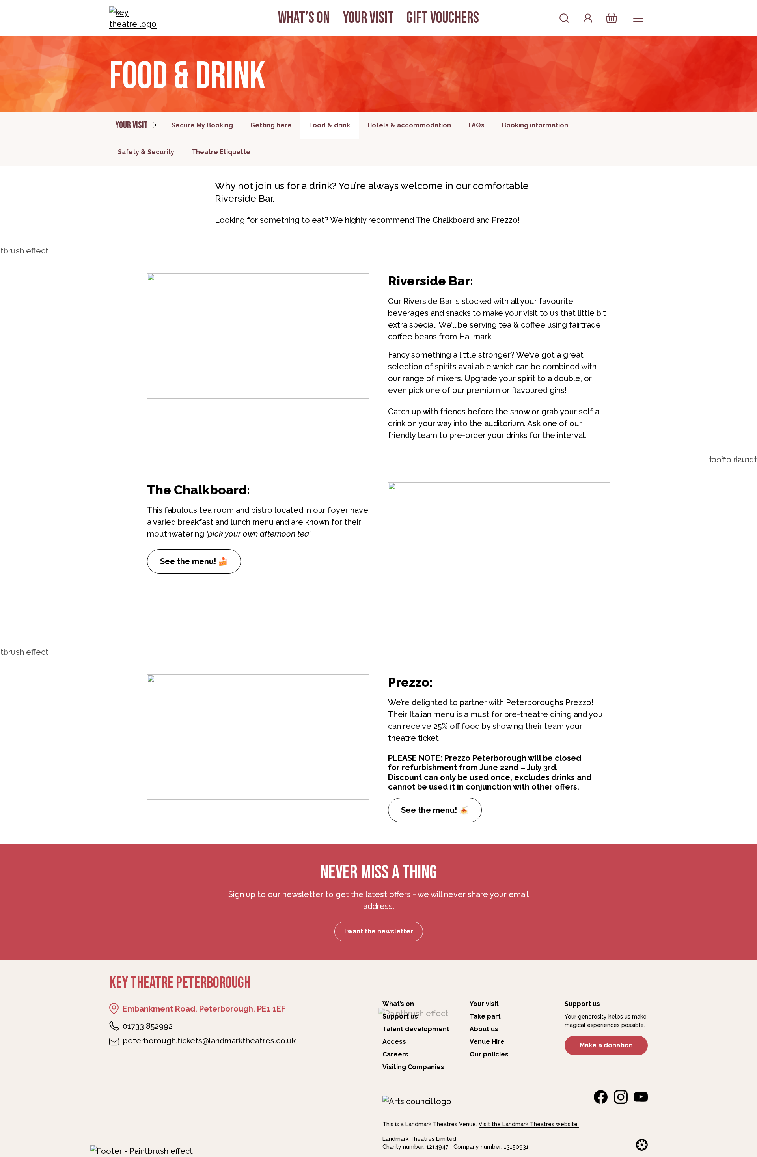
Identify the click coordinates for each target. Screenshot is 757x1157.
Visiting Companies (413, 1067)
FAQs (476, 125)
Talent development (415, 1029)
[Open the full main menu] (638, 18)
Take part (485, 1016)
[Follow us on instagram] (621, 1097)
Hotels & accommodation (409, 125)
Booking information (535, 125)
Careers (395, 1054)
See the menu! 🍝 (435, 810)
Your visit (368, 18)
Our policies (489, 1054)
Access (394, 1041)
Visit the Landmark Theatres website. (529, 1124)
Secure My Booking (202, 125)
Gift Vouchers (442, 18)
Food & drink (329, 125)
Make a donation (606, 1045)
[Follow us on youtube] (641, 1097)
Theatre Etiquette (221, 152)
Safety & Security (146, 152)
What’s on (304, 18)
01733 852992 (148, 1026)
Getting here (271, 125)
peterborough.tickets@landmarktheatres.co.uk (209, 1040)
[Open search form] (564, 18)
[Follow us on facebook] (601, 1097)
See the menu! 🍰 (194, 561)
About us (484, 1029)
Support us (400, 1016)
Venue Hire (487, 1041)
